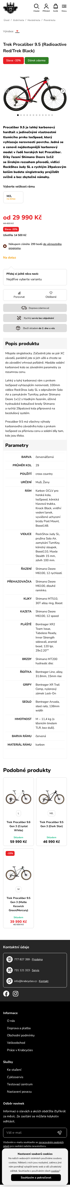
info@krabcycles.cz (25, 981)
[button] (18, 115)
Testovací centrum (20, 1084)
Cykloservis (15, 1077)
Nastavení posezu (19, 1092)
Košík (55, 11)
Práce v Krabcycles (20, 1050)
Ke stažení (14, 1070)
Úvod (6, 20)
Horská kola (34, 20)
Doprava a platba (19, 1028)
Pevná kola (49, 20)
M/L (11, 197)
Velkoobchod (16, 1043)
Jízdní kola (18, 20)
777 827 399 (22, 959)
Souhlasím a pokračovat (36, 1177)
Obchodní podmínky (21, 1035)
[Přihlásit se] (59, 1132)
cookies (55, 1170)
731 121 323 (22, 970)
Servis (35, 970)
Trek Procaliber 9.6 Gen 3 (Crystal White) (18, 826)
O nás (11, 1021)
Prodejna (37, 959)
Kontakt (43, 981)
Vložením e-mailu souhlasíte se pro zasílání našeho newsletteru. (33, 1144)
